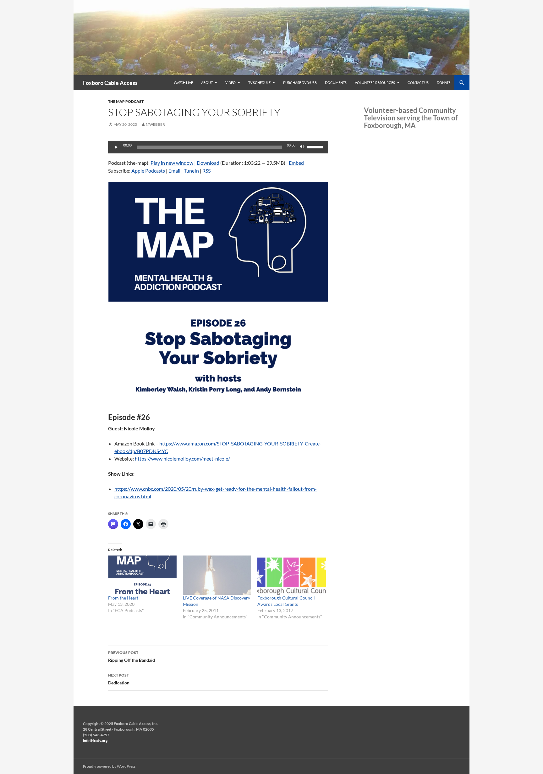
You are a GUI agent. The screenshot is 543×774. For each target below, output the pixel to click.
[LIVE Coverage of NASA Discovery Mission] (217, 575)
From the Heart (123, 597)
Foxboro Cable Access (110, 82)
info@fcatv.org (95, 740)
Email (174, 171)
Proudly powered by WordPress (109, 766)
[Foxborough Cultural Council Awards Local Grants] (291, 575)
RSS (206, 171)
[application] (218, 147)
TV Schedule (259, 82)
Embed (296, 163)
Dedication (118, 679)
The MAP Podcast (126, 101)
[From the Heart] (142, 575)
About (207, 82)
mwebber (155, 124)
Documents (336, 82)
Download (208, 163)
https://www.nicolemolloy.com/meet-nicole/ (182, 459)
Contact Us (418, 82)
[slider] (316, 146)
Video (230, 82)
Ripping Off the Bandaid (131, 656)
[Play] (116, 147)
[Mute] (302, 147)
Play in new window (172, 163)
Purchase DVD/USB (300, 82)
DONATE (443, 82)
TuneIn (191, 171)
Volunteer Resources (375, 82)
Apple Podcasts (148, 171)
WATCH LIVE (183, 82)
